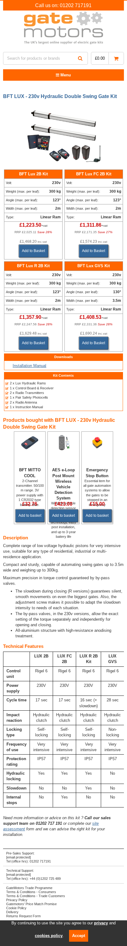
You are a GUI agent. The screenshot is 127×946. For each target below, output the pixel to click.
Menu (65, 75)
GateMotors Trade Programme (29, 888)
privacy (101, 923)
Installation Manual (29, 365)
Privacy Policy (16, 900)
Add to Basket (33, 251)
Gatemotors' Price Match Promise (31, 904)
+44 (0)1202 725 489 (45, 878)
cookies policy (49, 935)
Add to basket (29, 515)
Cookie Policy (16, 908)
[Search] (80, 58)
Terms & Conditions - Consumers (31, 892)
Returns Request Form (23, 916)
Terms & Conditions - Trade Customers (35, 896)
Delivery (12, 912)
